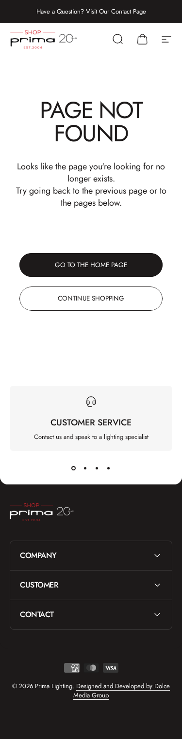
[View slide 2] (85, 468)
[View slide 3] (97, 468)
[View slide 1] (74, 468)
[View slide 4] (109, 468)
